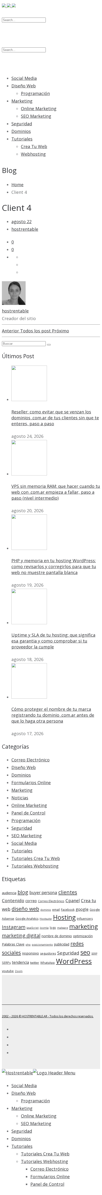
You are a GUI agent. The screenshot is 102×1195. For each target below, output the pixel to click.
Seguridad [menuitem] (21, 1131)
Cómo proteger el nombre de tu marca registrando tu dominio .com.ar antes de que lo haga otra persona (52, 715)
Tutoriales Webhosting (35, 866)
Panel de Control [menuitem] (47, 1184)
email (56, 910)
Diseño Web (23, 86)
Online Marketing (38, 108)
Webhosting (33, 154)
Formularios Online (31, 782)
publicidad (61, 944)
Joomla (44, 927)
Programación (35, 93)
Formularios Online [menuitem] (50, 1176)
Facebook (67, 910)
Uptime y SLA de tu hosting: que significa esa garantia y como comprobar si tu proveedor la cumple (53, 641)
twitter (34, 963)
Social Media (24, 78)
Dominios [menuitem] (21, 1138)
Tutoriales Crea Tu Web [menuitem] (45, 1154)
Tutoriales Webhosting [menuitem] (44, 1161)
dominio (45, 909)
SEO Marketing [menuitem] (36, 1123)
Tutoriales (21, 139)
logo (53, 928)
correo (31, 900)
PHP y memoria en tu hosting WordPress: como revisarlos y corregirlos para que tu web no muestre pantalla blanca (53, 566)
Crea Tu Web (34, 146)
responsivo (30, 953)
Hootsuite (46, 918)
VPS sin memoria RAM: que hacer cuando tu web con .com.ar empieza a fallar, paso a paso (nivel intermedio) (55, 492)
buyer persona (43, 892)
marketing (83, 926)
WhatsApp (47, 963)
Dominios (21, 131)
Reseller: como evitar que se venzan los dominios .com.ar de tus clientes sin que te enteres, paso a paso (55, 417)
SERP (94, 953)
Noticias (19, 798)
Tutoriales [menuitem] (21, 1146)
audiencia (9, 893)
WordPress (74, 961)
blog (23, 892)
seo (85, 952)
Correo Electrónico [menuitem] (49, 1169)
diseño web (25, 908)
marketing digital (21, 935)
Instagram (13, 926)
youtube (8, 971)
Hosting (64, 917)
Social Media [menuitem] (24, 1085)
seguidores (48, 953)
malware (62, 927)
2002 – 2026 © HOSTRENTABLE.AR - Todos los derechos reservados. (47, 1016)
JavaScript (33, 927)
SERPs (6, 963)
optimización (83, 936)
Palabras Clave (13, 944)
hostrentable (24, 229)
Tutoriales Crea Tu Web (35, 858)
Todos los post (36, 331)
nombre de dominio (57, 936)
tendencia (20, 962)
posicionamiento (42, 944)
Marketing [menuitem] (21, 1108)
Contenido (13, 900)
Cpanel (72, 900)
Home (17, 184)
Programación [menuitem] (35, 1101)
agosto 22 (21, 221)
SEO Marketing (36, 116)
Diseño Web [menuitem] (23, 1093)
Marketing (21, 101)
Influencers (85, 919)
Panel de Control (28, 813)
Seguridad (21, 124)
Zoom (19, 971)
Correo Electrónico (30, 760)
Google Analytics (26, 919)
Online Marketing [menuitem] (38, 1116)
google (82, 909)
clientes (67, 892)
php (28, 944)
